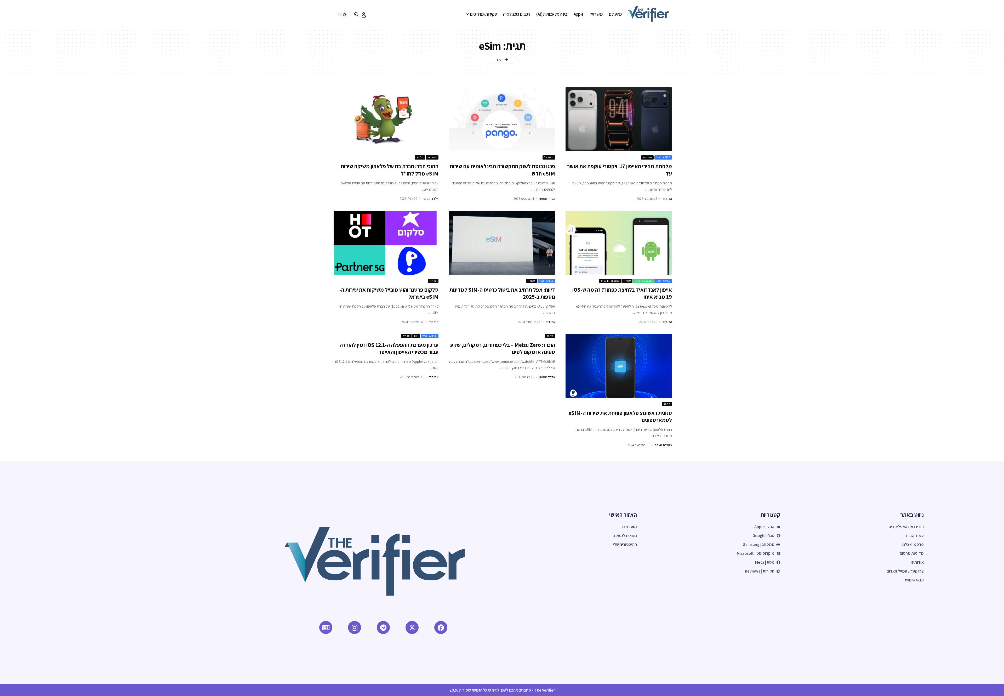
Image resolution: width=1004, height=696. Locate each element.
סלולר (420, 157)
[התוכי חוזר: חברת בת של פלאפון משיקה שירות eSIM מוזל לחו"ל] (385, 119)
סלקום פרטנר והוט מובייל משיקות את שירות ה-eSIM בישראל (388, 293)
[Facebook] (440, 627)
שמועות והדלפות (610, 280)
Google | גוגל (643, 280)
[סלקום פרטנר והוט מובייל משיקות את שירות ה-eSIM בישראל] (385, 243)
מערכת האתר (663, 445)
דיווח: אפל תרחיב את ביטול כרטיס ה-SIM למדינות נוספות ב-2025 (502, 293)
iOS (416, 336)
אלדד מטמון (547, 198)
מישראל (647, 157)
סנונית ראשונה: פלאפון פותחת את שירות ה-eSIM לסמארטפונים (620, 416)
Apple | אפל (663, 157)
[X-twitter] (412, 627)
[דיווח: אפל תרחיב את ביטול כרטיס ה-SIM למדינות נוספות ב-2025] (502, 243)
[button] (363, 15)
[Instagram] (354, 627)
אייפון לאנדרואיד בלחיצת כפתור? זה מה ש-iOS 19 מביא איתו (622, 293)
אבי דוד (667, 198)
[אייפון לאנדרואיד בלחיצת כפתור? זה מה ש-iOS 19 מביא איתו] (619, 243)
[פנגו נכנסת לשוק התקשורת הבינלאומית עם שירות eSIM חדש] (502, 119)
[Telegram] (383, 627)
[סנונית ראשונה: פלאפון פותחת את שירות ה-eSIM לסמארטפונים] (619, 366)
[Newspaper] (325, 627)
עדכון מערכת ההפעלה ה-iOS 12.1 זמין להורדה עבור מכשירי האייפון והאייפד (389, 348)
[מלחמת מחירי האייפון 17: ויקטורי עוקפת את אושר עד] (619, 119)
